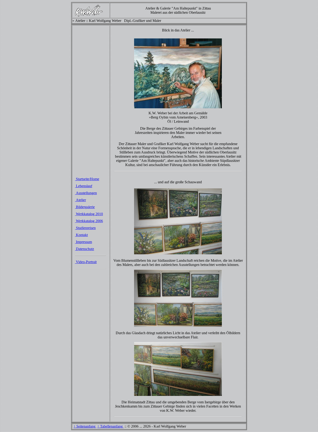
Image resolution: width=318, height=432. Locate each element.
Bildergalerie (85, 207)
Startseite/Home (87, 179)
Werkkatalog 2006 (89, 221)
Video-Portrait (86, 262)
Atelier (80, 200)
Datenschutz (84, 249)
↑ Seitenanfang (85, 426)
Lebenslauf (83, 186)
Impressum (83, 242)
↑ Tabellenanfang (110, 426)
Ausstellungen (86, 193)
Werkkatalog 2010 (89, 214)
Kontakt (81, 235)
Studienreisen (85, 228)
